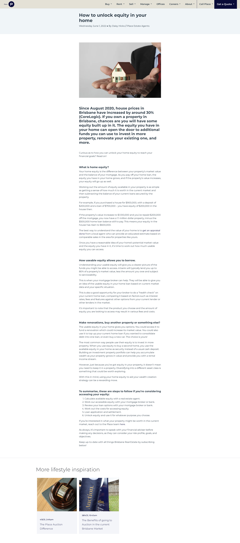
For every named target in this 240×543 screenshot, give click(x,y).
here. (122, 424)
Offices (161, 4)
